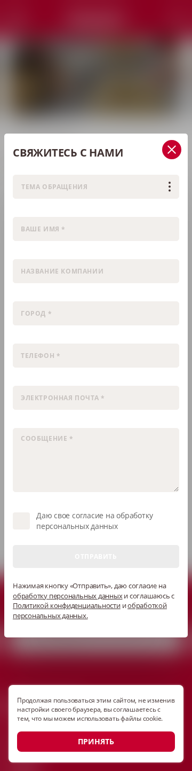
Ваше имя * (31, 210)
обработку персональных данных (68, 596)
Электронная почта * (45, 379)
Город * (24, 294)
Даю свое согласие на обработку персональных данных (94, 520)
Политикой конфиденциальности (67, 605)
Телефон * (28, 336)
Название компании (44, 252)
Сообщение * (33, 421)
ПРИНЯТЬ (96, 741)
